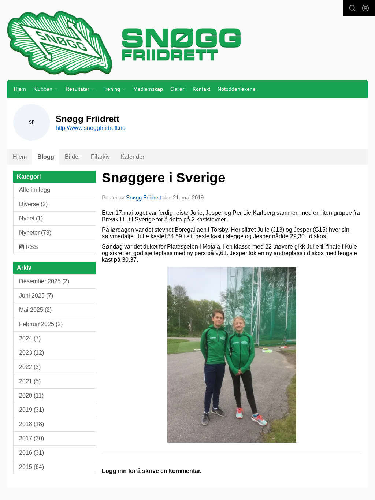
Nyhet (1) (31, 218)
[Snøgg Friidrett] (187, 43)
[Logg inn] (365, 8)
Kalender (132, 157)
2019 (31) (31, 410)
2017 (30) (31, 438)
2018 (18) (31, 424)
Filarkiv (100, 157)
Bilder (72, 157)
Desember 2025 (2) (44, 281)
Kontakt (201, 89)
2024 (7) (30, 338)
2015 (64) (31, 467)
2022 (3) (30, 367)
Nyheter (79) (35, 233)
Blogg (45, 157)
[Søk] (352, 8)
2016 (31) (31, 452)
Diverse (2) (33, 204)
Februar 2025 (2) (41, 324)
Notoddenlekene (237, 89)
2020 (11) (31, 395)
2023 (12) (31, 353)
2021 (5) (30, 381)
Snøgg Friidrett (143, 197)
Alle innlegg (34, 190)
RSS (31, 247)
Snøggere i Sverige (164, 177)
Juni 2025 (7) (36, 295)
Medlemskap (148, 89)
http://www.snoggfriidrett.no (91, 128)
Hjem (20, 89)
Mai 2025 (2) (35, 310)
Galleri (177, 89)
